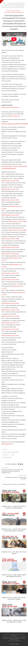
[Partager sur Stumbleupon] (15, 464)
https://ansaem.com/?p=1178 (10, 310)
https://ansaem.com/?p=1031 (10, 189)
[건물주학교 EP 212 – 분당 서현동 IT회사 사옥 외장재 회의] (14, 541)
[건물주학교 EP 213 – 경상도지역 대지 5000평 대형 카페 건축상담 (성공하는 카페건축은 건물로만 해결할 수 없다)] (14, 518)
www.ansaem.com (15, 116)
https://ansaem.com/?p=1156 (10, 279)
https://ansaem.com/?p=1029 (10, 180)
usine (12, 454)
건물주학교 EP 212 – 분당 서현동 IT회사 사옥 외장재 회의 (14, 552)
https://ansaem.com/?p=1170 (10, 323)
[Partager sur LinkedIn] (10, 464)
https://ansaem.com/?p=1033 (10, 200)
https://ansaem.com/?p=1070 (10, 215)
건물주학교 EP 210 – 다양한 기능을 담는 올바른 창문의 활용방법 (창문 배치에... (14, 575)
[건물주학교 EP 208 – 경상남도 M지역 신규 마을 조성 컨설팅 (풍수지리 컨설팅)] (14, 610)
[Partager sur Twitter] (7, 464)
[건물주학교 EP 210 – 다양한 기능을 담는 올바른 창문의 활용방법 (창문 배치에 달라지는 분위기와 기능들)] (14, 564)
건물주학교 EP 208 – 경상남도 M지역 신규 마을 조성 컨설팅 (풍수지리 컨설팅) (14, 621)
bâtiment (4, 449)
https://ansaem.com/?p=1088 (17, 230)
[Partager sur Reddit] (13, 464)
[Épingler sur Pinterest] (8, 464)
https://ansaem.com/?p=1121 (10, 254)
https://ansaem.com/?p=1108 (10, 247)
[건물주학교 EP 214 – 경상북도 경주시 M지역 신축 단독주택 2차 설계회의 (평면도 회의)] (14, 496)
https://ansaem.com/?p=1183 (10, 316)
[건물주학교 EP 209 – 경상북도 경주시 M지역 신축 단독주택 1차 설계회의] (14, 587)
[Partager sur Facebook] (5, 464)
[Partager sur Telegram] (18, 464)
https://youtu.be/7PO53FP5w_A (10, 107)
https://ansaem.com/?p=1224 (10, 303)
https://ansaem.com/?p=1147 (10, 273)
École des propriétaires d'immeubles (16, 3)
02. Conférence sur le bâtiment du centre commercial (14, 12)
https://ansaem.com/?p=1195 (10, 329)
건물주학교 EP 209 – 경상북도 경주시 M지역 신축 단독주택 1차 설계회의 (14, 598)
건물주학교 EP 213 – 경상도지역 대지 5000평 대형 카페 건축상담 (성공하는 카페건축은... (14, 530)
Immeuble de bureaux (6, 457)
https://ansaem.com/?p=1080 (17, 221)
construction (5, 454)
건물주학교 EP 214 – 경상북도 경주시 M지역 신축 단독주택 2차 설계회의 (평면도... (14, 507)
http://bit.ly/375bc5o (7, 444)
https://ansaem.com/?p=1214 (10, 335)
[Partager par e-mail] (22, 464)
